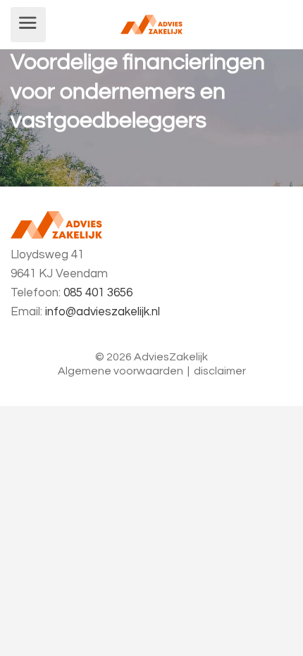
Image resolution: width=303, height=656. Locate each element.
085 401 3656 (97, 292)
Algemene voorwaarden (120, 371)
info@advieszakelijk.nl (102, 311)
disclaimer (220, 371)
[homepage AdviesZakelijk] (151, 24)
